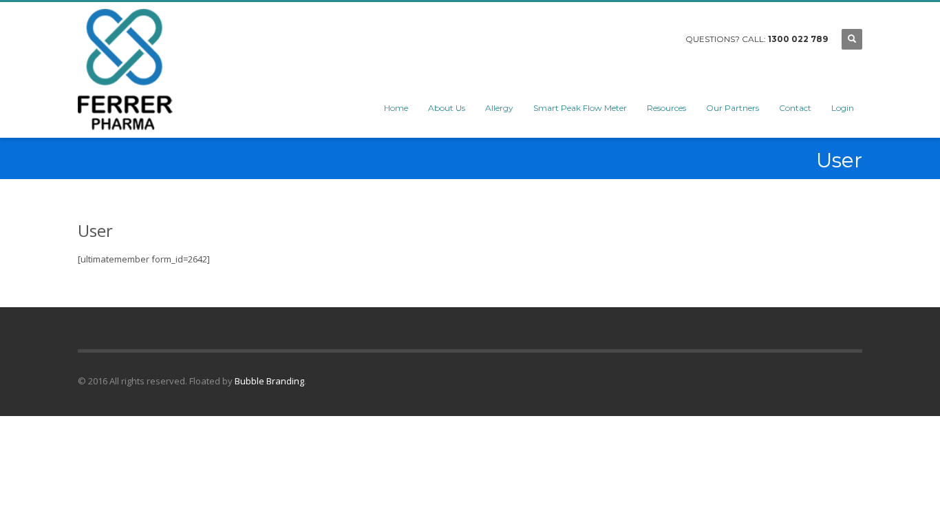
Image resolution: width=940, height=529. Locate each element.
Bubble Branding (269, 381)
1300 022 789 (798, 39)
